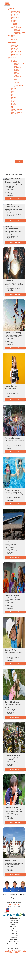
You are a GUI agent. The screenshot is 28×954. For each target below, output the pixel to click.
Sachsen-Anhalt (18, 84)
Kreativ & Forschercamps (17, 47)
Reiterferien (14, 20)
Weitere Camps (12, 42)
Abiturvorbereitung (16, 54)
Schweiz (13, 101)
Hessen (16, 72)
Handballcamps (15, 17)
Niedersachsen (18, 76)
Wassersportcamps (16, 27)
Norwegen (13, 96)
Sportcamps (11, 10)
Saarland (16, 81)
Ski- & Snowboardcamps (17, 22)
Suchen (19, 162)
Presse (23, 950)
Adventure (24, 951)
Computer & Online (16, 51)
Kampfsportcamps (15, 16)
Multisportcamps (15, 19)
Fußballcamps (14, 14)
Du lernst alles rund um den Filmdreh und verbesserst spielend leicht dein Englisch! (14, 813)
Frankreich (14, 88)
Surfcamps (17, 29)
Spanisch (13, 41)
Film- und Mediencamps (17, 50)
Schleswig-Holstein (19, 85)
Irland (12, 93)
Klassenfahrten (12, 57)
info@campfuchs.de (14, 904)
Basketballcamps (15, 11)
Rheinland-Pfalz (18, 79)
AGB (3, 950)
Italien (12, 91)
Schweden (13, 100)
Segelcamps (17, 30)
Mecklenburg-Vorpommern (17, 74)
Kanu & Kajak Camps (19, 32)
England (13, 60)
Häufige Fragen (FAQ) (16, 112)
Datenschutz (8, 950)
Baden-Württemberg (19, 63)
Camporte (10, 59)
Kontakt (13, 115)
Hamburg (16, 70)
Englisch (13, 38)
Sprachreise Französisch (13, 944)
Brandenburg (17, 67)
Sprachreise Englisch (13, 941)
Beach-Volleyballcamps (17, 13)
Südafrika (13, 104)
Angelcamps (17, 33)
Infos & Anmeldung (15, 199)
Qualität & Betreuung (16, 109)
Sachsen (16, 82)
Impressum (14, 950)
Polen (12, 99)
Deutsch (13, 36)
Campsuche (11, 8)
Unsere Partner (16, 952)
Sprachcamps (11, 35)
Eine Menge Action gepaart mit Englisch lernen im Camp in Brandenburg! (13, 338)
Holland (13, 90)
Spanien (13, 103)
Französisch (14, 39)
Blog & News (14, 113)
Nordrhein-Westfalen (19, 78)
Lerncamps (14, 53)
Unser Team (14, 110)
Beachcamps (14, 48)
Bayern (16, 64)
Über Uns (10, 107)
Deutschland (14, 61)
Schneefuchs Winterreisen (8, 951)
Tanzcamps (14, 24)
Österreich (13, 97)
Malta (12, 94)
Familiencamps (15, 56)
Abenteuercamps (15, 44)
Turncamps (14, 26)
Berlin (15, 66)
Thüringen (16, 87)
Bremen (16, 69)
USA (12, 106)
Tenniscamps (14, 23)
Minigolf (10, 952)
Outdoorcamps (15, 45)
